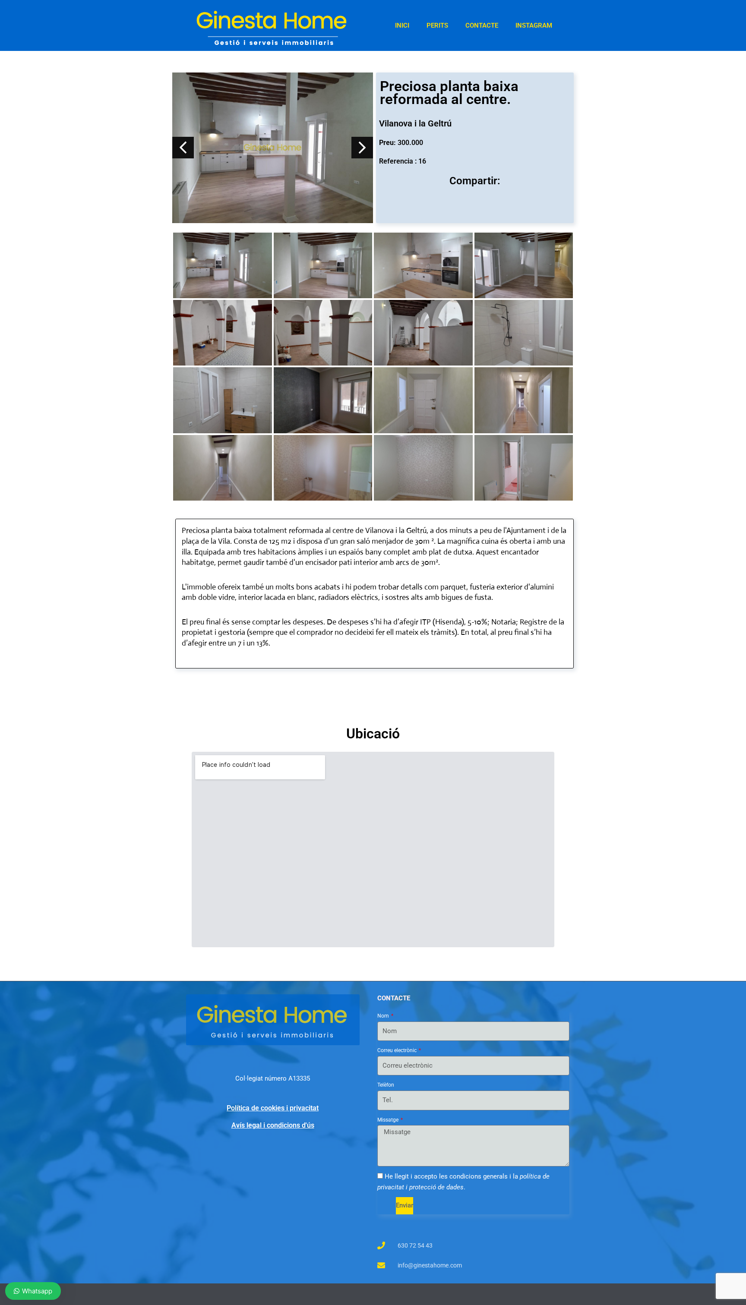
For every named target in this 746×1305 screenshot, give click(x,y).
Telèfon (385, 1085)
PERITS (437, 25)
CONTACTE (481, 25)
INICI (402, 25)
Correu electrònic (397, 1050)
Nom (383, 1016)
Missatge (388, 1120)
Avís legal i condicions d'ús (272, 1125)
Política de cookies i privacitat (273, 1108)
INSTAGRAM (533, 25)
